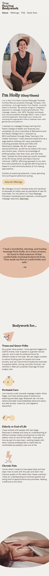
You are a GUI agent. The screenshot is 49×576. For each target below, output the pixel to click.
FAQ (23, 12)
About (5, 12)
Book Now (32, 12)
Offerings (14, 12)
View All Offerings (13, 181)
